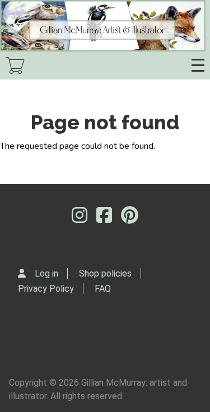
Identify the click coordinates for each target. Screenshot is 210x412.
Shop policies (105, 273)
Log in (46, 273)
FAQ (103, 288)
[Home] (103, 26)
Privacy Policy (46, 288)
